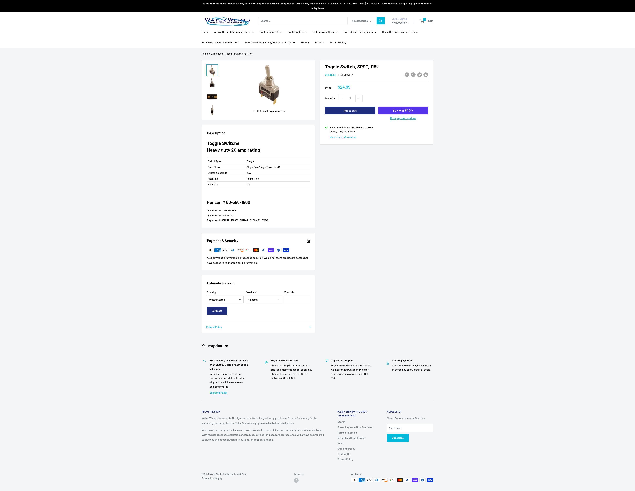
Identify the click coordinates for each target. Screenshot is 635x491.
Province (251, 292)
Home (205, 31)
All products (217, 53)
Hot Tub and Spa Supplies (358, 31)
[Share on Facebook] (407, 74)
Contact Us (343, 453)
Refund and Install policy (351, 437)
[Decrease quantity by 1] (341, 98)
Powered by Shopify (212, 478)
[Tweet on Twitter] (419, 74)
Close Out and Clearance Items (400, 31)
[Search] (381, 20)
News (340, 443)
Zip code (289, 292)
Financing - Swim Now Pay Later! (220, 42)
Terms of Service (347, 432)
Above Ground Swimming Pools (232, 31)
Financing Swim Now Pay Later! (355, 427)
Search (305, 42)
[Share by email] (425, 74)
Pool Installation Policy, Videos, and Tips (268, 42)
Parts (318, 42)
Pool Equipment (269, 31)
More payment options (403, 118)
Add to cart (350, 110)
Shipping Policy (218, 392)
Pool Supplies (295, 31)
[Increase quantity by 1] (359, 98)
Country (211, 292)
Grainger (330, 74)
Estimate (217, 310)
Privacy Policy (345, 459)
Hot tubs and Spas (323, 31)
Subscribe (398, 437)
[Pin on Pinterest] (413, 74)
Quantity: (330, 98)
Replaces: (213, 220)
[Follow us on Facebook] (296, 480)
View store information (343, 136)
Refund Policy (338, 42)
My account (398, 22)
